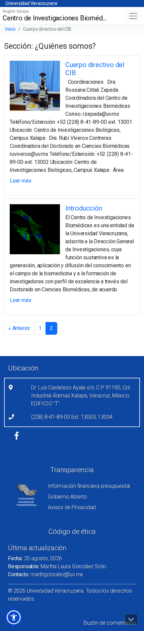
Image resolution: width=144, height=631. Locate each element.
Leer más (20, 181)
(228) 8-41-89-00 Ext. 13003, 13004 (72, 417)
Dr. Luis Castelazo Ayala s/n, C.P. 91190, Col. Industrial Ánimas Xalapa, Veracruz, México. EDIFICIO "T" (81, 395)
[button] (14, 617)
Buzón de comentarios (110, 623)
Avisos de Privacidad (72, 507)
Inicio (10, 29)
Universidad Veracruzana (31, 3)
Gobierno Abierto (67, 497)
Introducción (83, 208)
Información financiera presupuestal (89, 486)
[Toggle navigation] (133, 16)
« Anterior (19, 328)
